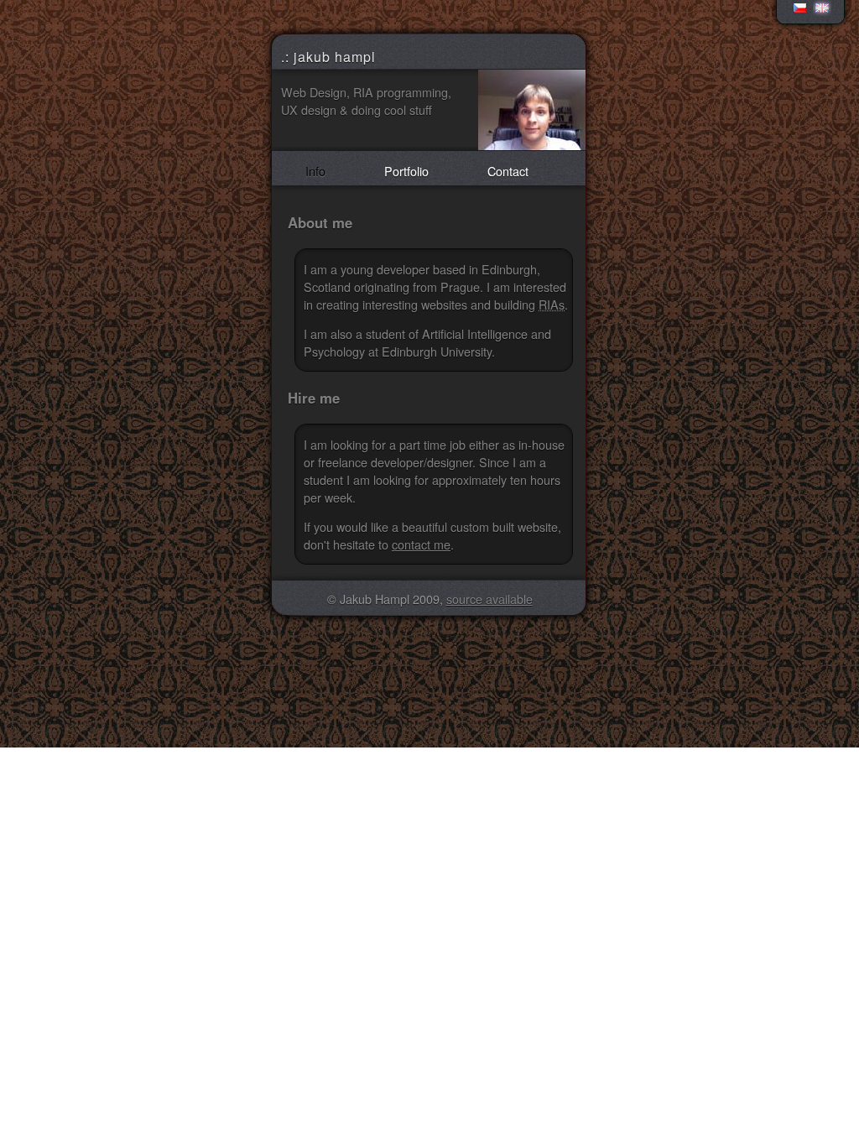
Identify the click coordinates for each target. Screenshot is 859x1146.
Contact (507, 171)
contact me (421, 544)
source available (489, 598)
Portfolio (406, 171)
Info (315, 171)
